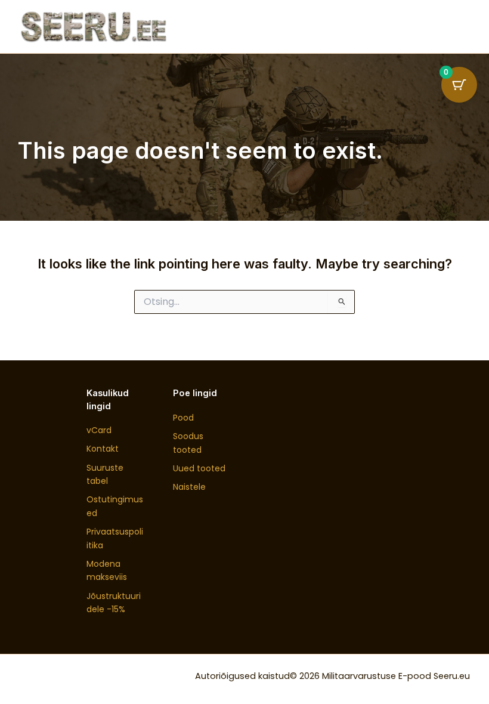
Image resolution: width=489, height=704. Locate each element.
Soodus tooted (188, 442)
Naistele (189, 487)
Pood (183, 418)
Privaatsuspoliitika (114, 538)
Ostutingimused (114, 505)
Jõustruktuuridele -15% (113, 602)
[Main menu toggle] (454, 26)
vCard (99, 430)
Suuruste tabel (104, 474)
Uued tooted (199, 468)
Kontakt (102, 449)
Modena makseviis (106, 570)
